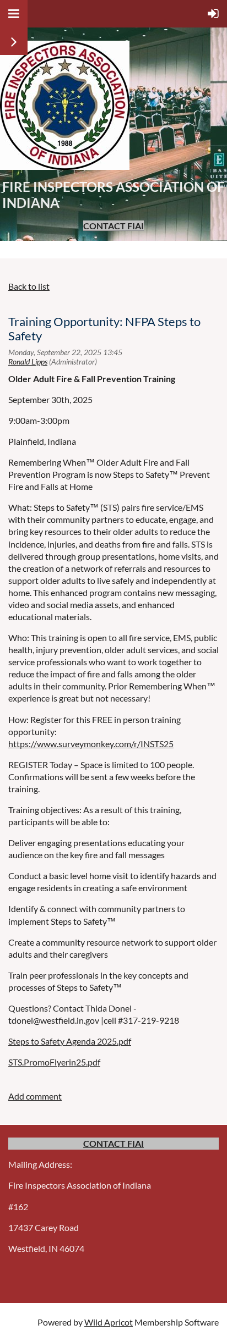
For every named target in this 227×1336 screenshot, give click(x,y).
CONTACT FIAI (113, 225)
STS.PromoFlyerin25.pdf (54, 1062)
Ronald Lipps (27, 361)
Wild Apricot (108, 1322)
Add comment (35, 1096)
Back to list (29, 286)
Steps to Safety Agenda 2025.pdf (69, 1041)
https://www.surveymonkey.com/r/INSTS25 (91, 743)
